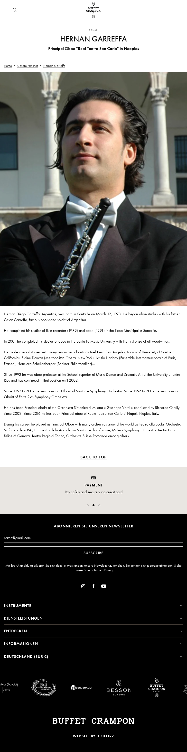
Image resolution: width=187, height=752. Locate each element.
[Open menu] (6, 10)
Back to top (93, 457)
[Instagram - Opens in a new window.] (83, 587)
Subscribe (93, 553)
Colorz (106, 736)
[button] (88, 505)
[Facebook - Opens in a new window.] (93, 587)
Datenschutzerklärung (98, 570)
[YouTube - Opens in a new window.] (103, 587)
